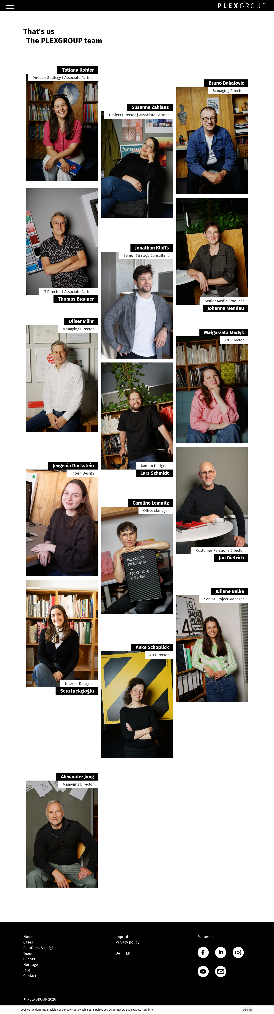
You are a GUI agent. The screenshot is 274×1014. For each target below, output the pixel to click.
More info (147, 1009)
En (128, 953)
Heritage (30, 964)
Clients (29, 959)
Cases (28, 942)
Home (28, 936)
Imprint (122, 936)
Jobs (27, 970)
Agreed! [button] (247, 1009)
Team (27, 953)
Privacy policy (127, 942)
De (118, 953)
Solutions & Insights (40, 948)
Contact (29, 976)
